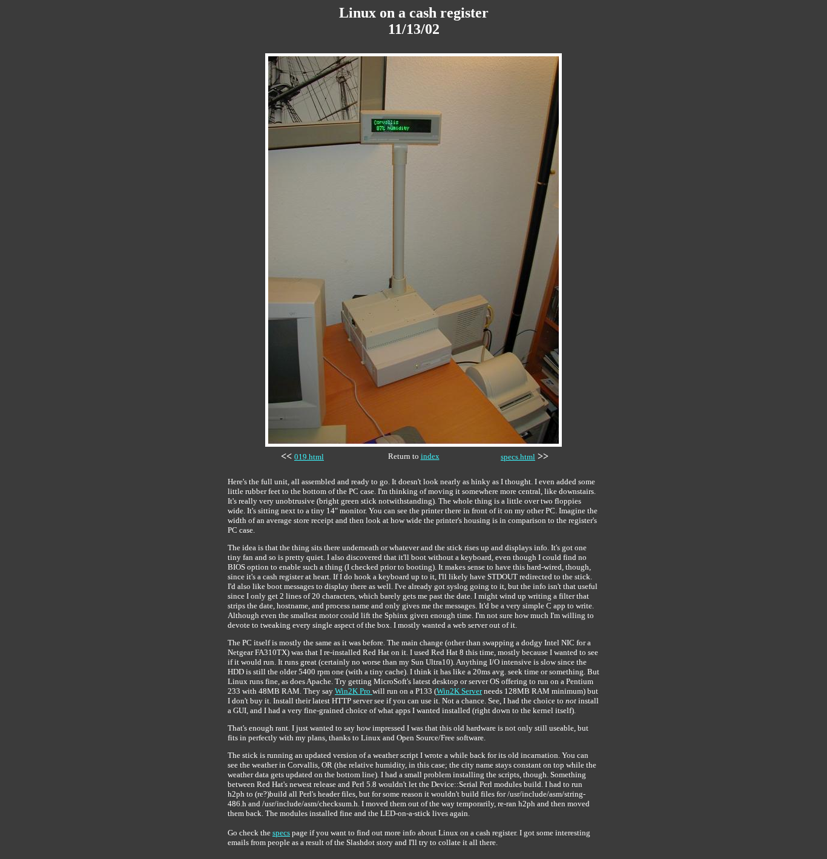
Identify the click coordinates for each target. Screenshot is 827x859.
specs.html (518, 456)
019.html (309, 456)
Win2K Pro (353, 691)
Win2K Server (459, 691)
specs (281, 832)
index (430, 456)
